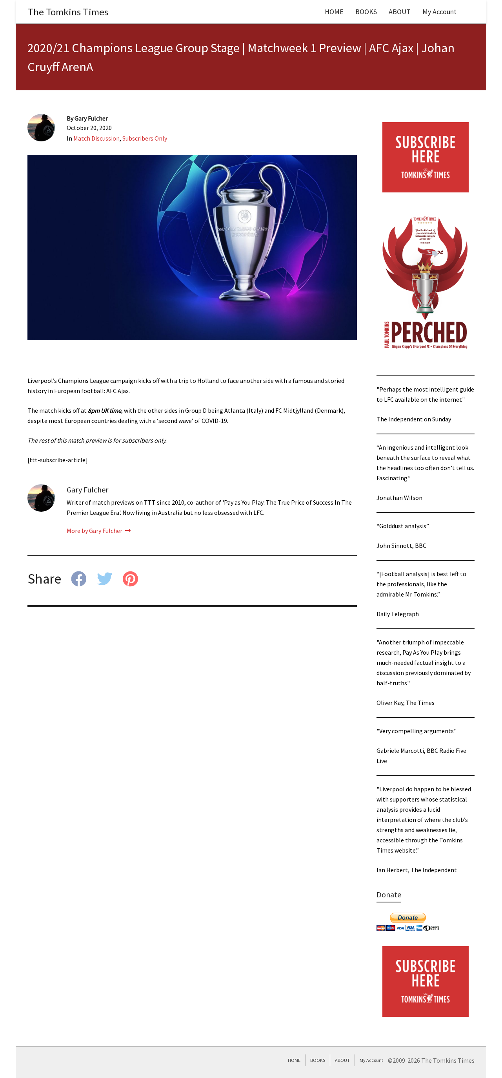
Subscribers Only (144, 138)
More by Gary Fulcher (95, 530)
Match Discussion (96, 138)
